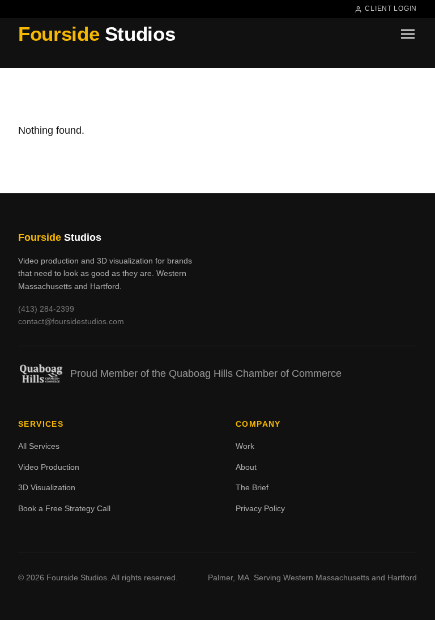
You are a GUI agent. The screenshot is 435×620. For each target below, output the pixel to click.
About (246, 467)
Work (245, 446)
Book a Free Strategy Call (64, 508)
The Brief (252, 487)
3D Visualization (46, 487)
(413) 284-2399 (46, 308)
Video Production (48, 467)
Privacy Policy (260, 508)
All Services (38, 446)
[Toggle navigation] (408, 34)
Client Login (391, 8)
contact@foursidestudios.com (71, 321)
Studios (96, 34)
